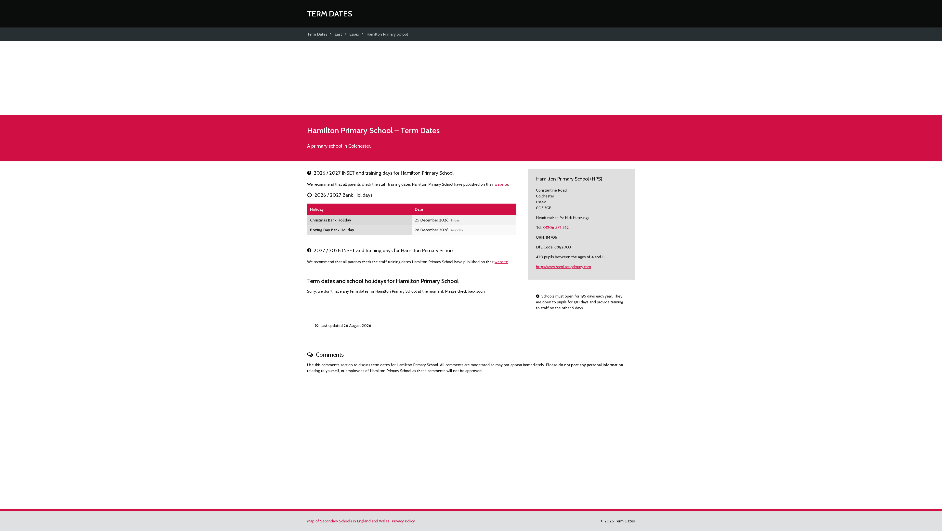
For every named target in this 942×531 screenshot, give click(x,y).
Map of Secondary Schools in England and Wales (348, 521)
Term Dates (329, 13)
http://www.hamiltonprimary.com (563, 266)
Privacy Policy (403, 521)
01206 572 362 (556, 227)
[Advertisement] (471, 78)
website (501, 184)
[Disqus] (471, 439)
